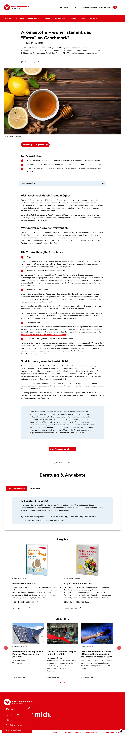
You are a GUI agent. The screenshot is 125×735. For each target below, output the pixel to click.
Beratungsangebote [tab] (17, 488)
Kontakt (78, 732)
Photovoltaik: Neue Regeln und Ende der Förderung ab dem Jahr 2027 (27, 654)
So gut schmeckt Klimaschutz (78, 583)
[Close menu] (29, 708)
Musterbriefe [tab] (35, 488)
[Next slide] (119, 648)
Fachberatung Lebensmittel (34, 501)
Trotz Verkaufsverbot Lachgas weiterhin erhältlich (61, 652)
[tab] (60, 682)
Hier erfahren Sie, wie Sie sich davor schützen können (43, 334)
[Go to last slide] (6, 648)
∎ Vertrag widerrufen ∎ (110, 732)
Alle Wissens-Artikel (60, 449)
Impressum (67, 732)
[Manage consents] (121, 731)
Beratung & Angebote (33, 144)
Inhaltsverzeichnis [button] (29, 183)
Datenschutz (53, 732)
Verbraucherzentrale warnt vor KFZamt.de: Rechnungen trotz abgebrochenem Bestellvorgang (96, 654)
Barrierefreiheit (91, 732)
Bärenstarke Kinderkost (24, 583)
